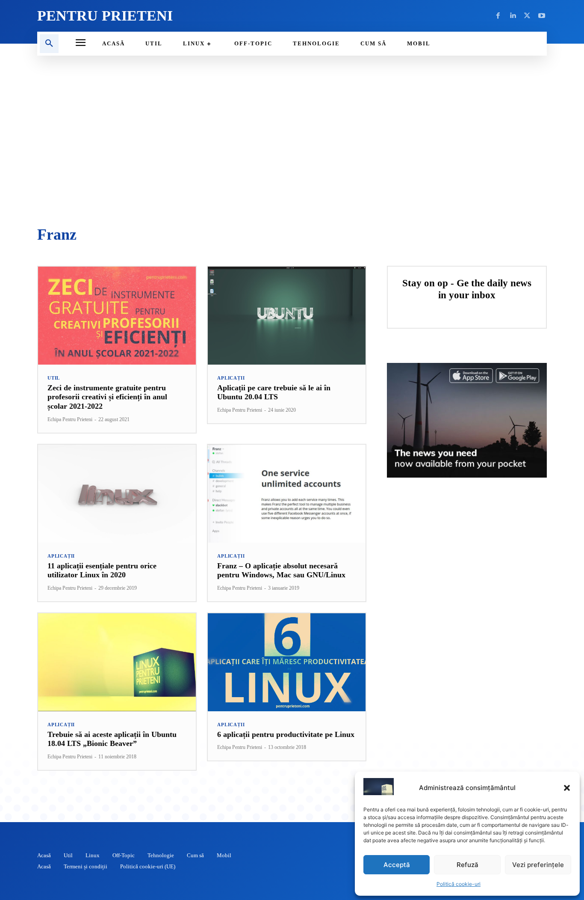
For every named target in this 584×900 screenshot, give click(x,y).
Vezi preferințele (538, 865)
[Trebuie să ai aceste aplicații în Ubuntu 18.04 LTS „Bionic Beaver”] (117, 662)
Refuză (467, 865)
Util (53, 378)
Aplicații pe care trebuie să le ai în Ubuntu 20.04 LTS (273, 392)
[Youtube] (542, 16)
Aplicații (231, 378)
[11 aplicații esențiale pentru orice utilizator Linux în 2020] (117, 494)
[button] (567, 788)
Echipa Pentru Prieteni (69, 419)
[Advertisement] (292, 141)
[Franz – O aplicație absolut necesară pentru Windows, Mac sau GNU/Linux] (287, 494)
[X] (527, 16)
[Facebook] (498, 16)
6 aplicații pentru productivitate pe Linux (285, 734)
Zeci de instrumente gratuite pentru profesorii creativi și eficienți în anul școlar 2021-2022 (107, 396)
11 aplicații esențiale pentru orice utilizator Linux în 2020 (101, 570)
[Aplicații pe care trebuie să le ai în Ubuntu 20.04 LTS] (287, 316)
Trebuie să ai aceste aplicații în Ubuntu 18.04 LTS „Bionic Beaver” (112, 739)
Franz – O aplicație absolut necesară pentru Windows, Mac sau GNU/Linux (281, 570)
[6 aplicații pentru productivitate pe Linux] (287, 662)
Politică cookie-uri (459, 884)
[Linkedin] (512, 16)
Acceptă (396, 865)
